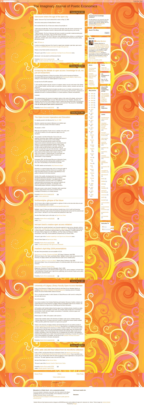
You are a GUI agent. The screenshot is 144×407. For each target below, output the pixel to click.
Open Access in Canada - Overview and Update (46, 254)
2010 (92, 128)
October (92, 145)
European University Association (71, 335)
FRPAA (103, 181)
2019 (92, 100)
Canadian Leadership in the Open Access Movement (58, 53)
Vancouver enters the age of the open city (51, 17)
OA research (104, 174)
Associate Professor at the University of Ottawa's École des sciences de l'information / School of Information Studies (99, 46)
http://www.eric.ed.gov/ (57, 165)
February (92, 173)
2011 (92, 124)
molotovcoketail (106, 402)
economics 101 (105, 166)
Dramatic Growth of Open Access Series (56, 363)
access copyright (103, 187)
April (91, 165)
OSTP (102, 197)
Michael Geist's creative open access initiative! (53, 224)
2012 (92, 120)
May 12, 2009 (57, 120)
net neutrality (104, 216)
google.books (104, 212)
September (92, 149)
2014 (92, 113)
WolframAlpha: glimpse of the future (49, 200)
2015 (92, 109)
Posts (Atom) (62, 382)
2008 (92, 183)
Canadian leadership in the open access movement (50, 61)
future (39, 220)
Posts (105, 227)
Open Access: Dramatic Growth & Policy (44, 266)
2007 (92, 187)
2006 (92, 191)
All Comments (107, 229)
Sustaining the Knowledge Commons (96, 52)
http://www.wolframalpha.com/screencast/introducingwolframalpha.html (52, 206)
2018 (92, 102)
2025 (92, 93)
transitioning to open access (105, 118)
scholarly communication (105, 156)
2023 (92, 96)
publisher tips (104, 147)
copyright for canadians (104, 171)
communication (105, 202)
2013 (92, 117)
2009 (92, 131)
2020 (92, 98)
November (92, 140)
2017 (92, 105)
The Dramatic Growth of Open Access (92, 70)
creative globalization (43, 196)
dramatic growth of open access (46, 368)
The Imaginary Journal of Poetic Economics (65, 6)
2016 (92, 107)
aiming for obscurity (104, 191)
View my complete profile (95, 60)
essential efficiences (104, 142)
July (91, 157)
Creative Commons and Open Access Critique (93, 75)
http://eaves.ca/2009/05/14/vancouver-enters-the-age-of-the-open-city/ (51, 46)
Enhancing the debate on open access (71, 77)
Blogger (75, 403)
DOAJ (102, 178)
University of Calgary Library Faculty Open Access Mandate (58, 286)
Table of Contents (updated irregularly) (91, 82)
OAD (102, 184)
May (91, 163)
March (92, 169)
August (92, 153)
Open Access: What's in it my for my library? (45, 260)
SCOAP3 (103, 200)
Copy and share (105, 68)
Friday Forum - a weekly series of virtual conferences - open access (51, 229)
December (92, 135)
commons (103, 194)
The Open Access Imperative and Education (52, 117)
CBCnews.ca (41, 42)
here (102, 82)
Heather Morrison (101, 41)
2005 (92, 194)
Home (59, 374)
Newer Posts (38, 374)
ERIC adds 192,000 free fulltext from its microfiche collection (59, 350)
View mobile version (59, 377)
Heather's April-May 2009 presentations (50, 249)
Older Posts (80, 374)
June (91, 159)
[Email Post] (58, 59)
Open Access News (61, 215)
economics (104, 151)
